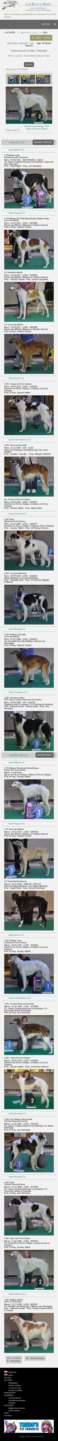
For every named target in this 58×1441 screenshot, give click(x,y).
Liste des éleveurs (14, 1398)
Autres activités (14, 1411)
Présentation (13, 1383)
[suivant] (29, 123)
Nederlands (12, 1372)
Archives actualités (15, 1390)
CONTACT (8, 1415)
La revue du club (14, 1388)
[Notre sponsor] (29, 1432)
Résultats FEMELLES (43, 142)
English (10, 1375)
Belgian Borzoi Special (29, 33)
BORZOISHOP (9, 1393)
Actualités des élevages (16, 1400)
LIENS (6, 1413)
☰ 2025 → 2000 (41, 38)
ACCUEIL (46, 24)
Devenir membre (14, 1385)
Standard (11, 1403)
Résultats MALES (44, 755)
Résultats (29, 64)
